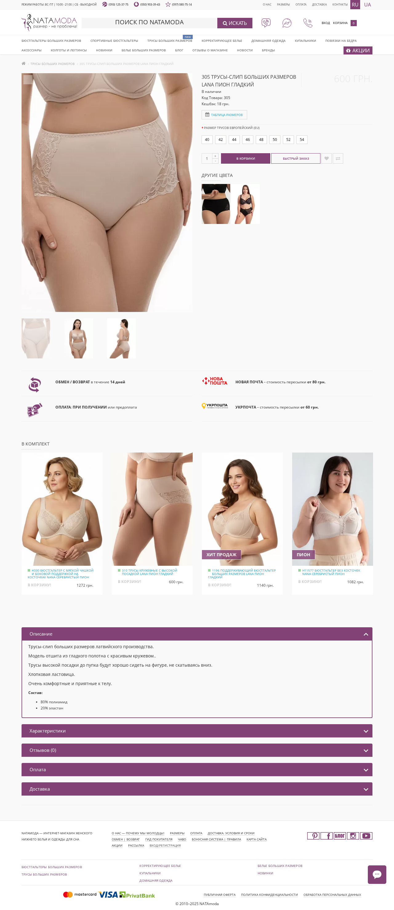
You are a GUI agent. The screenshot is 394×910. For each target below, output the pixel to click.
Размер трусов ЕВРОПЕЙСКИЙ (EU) (231, 128)
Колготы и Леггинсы (69, 50)
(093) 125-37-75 (118, 4)
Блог (179, 50)
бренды (268, 50)
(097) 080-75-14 (182, 4)
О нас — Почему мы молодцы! (138, 833)
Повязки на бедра (341, 40)
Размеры (283, 4)
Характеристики (48, 731)
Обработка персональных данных (332, 894)
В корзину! (245, 158)
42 (221, 139)
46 (248, 139)
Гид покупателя (158, 839)
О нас (267, 4)
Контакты (340, 4)
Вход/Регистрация (165, 845)
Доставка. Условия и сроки (231, 833)
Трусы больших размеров (169, 40)
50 (275, 139)
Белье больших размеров (144, 50)
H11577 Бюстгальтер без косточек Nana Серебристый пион (331, 572)
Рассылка (136, 845)
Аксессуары (32, 50)
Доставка (319, 4)
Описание (41, 634)
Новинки (265, 873)
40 (207, 139)
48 (261, 139)
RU (355, 4)
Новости (245, 50)
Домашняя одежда (268, 40)
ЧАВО (182, 839)
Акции (117, 845)
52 (288, 139)
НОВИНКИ (104, 50)
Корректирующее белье (222, 40)
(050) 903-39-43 (150, 4)
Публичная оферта (219, 894)
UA (367, 4)
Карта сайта (257, 839)
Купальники (305, 40)
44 (234, 139)
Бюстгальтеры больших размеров (51, 40)
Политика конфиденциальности (269, 894)
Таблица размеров (227, 115)
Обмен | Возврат (126, 839)
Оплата (301, 4)
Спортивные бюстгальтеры (114, 40)
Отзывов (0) (43, 750)
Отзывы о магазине (210, 50)
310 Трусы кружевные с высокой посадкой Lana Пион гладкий (149, 572)
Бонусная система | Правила (216, 839)
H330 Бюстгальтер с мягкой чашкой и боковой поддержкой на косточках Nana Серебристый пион (61, 573)
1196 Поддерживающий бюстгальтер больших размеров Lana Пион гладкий (242, 573)
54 (302, 139)
